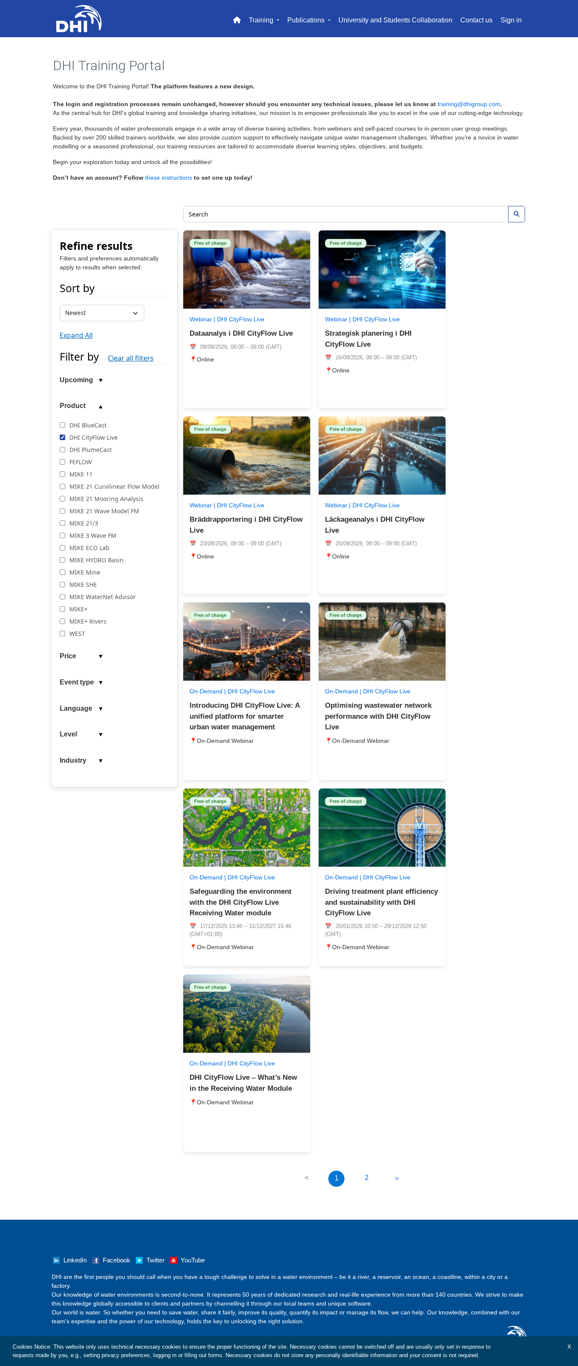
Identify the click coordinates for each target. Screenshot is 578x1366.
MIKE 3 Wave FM (92, 535)
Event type (77, 682)
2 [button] (367, 1177)
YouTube (193, 1260)
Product (72, 405)
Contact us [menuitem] (476, 20)
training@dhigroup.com (469, 104)
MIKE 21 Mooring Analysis (106, 499)
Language (76, 708)
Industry (73, 760)
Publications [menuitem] (306, 20)
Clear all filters (131, 358)
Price (68, 656)
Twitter (155, 1260)
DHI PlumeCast (90, 450)
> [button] (397, 1178)
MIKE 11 (81, 474)
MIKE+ (78, 609)
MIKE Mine (84, 572)
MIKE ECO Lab (89, 548)
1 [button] (337, 1178)
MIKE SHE (83, 584)
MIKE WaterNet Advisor (102, 597)
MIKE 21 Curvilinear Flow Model (114, 486)
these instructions (168, 177)
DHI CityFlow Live (93, 437)
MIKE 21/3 (83, 523)
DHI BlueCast (88, 425)
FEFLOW (80, 462)
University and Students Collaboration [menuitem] (395, 20)
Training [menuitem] (262, 20)
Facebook (116, 1260)
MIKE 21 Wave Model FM (104, 511)
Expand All (76, 335)
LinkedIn (75, 1260)
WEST (77, 634)
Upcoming (76, 379)
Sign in (511, 20)
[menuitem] (237, 18)
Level (68, 734)
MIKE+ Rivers (88, 621)
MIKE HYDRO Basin (96, 560)
